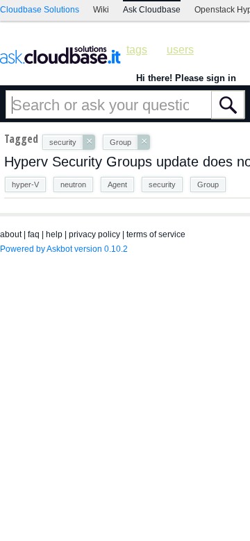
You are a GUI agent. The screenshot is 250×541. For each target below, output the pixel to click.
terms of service (155, 234)
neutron (73, 184)
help (54, 234)
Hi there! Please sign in (186, 78)
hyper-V (25, 184)
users (180, 49)
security (162, 184)
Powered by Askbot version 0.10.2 (64, 249)
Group (208, 184)
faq (34, 234)
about (11, 234)
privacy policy (94, 234)
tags (136, 49)
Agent (117, 184)
